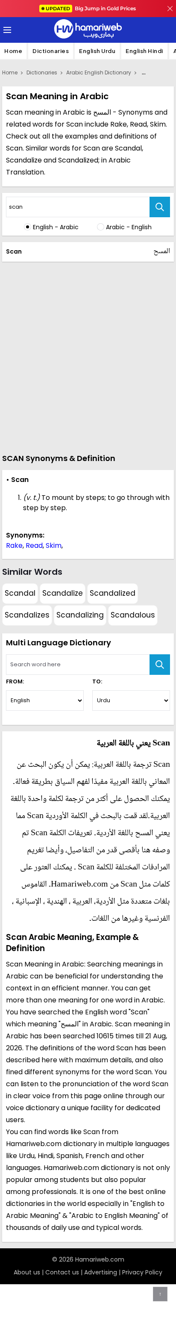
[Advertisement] (88, 356)
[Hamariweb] (88, 30)
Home (13, 50)
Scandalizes (27, 615)
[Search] (160, 207)
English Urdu (97, 50)
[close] (170, 8)
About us (27, 1272)
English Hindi (144, 50)
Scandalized (112, 593)
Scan (14, 251)
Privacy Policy (142, 1272)
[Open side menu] (6, 30)
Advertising (100, 1272)
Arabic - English (129, 227)
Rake (14, 545)
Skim (54, 545)
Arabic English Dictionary (98, 72)
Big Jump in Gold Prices (91, 8)
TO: (97, 681)
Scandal (20, 593)
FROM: (15, 681)
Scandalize (62, 593)
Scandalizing (80, 615)
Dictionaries (50, 50)
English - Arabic (56, 227)
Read (34, 545)
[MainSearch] (160, 664)
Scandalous (133, 615)
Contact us (62, 1272)
